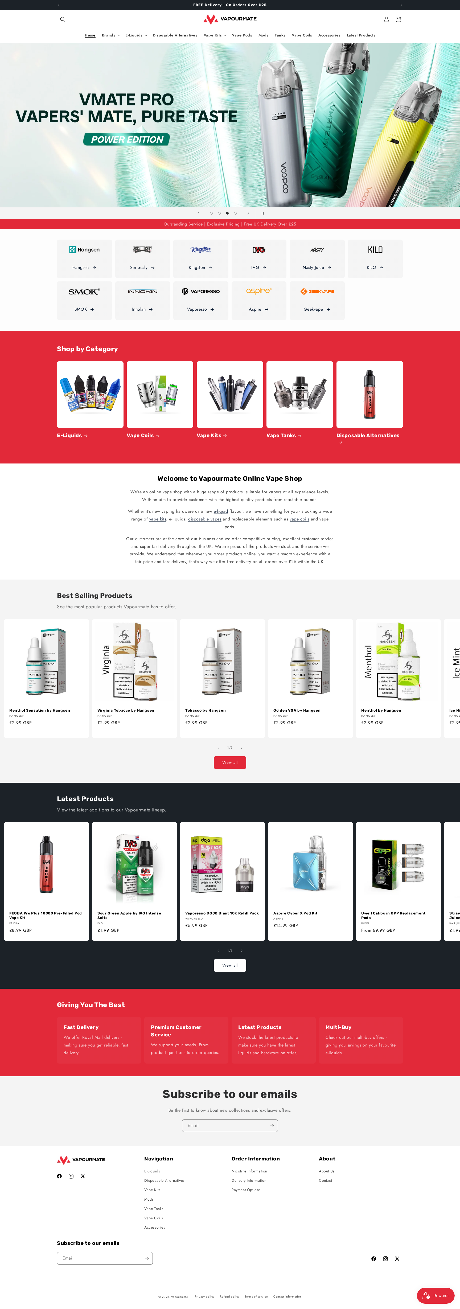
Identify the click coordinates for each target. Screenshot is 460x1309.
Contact (325, 1180)
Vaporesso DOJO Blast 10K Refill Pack (222, 913)
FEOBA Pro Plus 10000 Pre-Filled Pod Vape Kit (45, 915)
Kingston (197, 267)
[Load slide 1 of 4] (211, 213)
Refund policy (229, 1296)
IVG (255, 267)
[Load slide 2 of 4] (219, 213)
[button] (63, 19)
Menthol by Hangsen (381, 710)
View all (230, 762)
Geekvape (313, 309)
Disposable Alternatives (368, 435)
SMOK (81, 309)
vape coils (299, 519)
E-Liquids (69, 435)
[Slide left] (218, 748)
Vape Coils (140, 435)
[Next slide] (248, 213)
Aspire (255, 309)
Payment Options (246, 1189)
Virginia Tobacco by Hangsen (125, 710)
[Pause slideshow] (262, 213)
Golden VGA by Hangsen (297, 710)
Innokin (139, 309)
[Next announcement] (401, 5)
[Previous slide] (198, 213)
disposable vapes (204, 519)
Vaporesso (197, 309)
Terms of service (256, 1296)
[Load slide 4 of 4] (235, 213)
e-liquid (221, 511)
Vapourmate (179, 1297)
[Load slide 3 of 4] (227, 213)
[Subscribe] (272, 1125)
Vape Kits (209, 435)
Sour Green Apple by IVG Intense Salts (129, 915)
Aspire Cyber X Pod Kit (295, 913)
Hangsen (80, 267)
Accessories (154, 1227)
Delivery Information (249, 1180)
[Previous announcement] (59, 5)
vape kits (157, 519)
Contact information (287, 1296)
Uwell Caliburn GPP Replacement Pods (393, 915)
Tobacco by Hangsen (205, 710)
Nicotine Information (249, 1171)
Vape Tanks (281, 435)
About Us (327, 1171)
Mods (149, 1199)
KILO (371, 267)
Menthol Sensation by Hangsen (39, 710)
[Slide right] (242, 748)
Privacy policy (205, 1296)
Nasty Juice (313, 267)
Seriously (138, 267)
